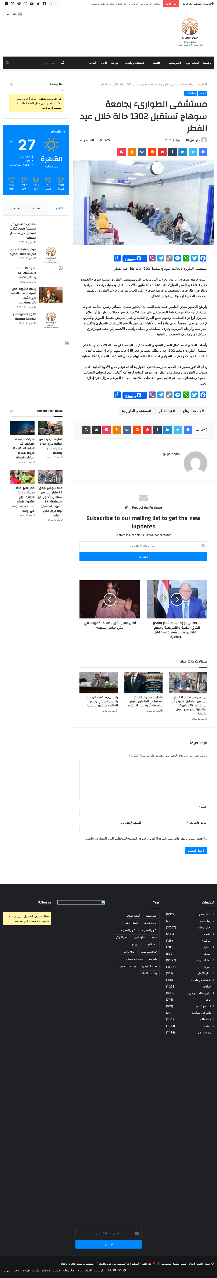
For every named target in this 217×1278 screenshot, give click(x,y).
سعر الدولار (122, 937)
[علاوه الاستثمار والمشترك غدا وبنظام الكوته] (51, 274)
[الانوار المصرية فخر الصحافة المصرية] (51, 320)
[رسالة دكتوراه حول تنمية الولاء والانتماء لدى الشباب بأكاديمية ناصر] (51, 295)
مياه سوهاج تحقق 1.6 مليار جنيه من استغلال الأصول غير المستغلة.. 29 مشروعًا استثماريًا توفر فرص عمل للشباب (189, 705)
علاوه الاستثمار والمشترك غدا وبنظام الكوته (26, 273)
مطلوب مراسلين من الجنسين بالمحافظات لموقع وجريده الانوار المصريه (23, 231)
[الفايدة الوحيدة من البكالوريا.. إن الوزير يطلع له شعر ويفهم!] (50, 428)
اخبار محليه (174, 62)
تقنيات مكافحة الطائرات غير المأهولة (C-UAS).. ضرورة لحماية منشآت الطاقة (115, 3)
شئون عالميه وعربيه (199, 993)
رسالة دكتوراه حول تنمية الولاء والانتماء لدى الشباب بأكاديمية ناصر (23, 296)
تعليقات (15, 208)
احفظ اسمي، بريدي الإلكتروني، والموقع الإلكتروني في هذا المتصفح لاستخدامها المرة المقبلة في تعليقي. (144, 838)
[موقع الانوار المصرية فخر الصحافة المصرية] (51, 255)
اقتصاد (156, 62)
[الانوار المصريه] (190, 32)
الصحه (188, 84)
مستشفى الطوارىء (135, 411)
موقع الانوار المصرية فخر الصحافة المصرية (23, 252)
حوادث (114, 62)
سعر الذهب (151, 944)
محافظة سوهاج (134, 958)
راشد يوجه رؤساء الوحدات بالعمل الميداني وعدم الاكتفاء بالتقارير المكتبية (102, 701)
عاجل (104, 62)
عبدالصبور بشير (149, 951)
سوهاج (135, 944)
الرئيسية (207, 62)
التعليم (207, 947)
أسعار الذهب (131, 922)
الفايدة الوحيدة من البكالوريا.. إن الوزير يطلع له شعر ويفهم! (51, 446)
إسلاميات (205, 921)
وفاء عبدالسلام (128, 966)
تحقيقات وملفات (134, 62)
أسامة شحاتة (133, 915)
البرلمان (206, 940)
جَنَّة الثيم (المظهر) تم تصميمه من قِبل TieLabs (124, 1263)
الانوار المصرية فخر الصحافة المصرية (24, 316)
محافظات (191, 93)
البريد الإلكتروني (197, 822)
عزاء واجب (129, 951)
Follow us (44, 902)
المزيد (93, 62)
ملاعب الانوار (203, 1032)
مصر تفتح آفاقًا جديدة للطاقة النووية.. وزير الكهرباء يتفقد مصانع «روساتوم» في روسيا (23, 499)
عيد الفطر (166, 411)
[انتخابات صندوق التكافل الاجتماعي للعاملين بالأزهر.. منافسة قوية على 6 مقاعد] (143, 682)
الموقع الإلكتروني (131, 822)
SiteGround (68, 1263)
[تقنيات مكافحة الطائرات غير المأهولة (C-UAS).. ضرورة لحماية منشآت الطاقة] (22, 428)
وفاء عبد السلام (149, 973)
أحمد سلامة (151, 915)
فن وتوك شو (203, 1006)
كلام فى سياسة (201, 1012)
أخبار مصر (205, 914)
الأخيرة (37, 208)
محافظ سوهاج (149, 966)
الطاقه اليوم (193, 62)
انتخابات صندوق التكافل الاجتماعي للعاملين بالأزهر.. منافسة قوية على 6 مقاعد (145, 701)
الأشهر (58, 208)
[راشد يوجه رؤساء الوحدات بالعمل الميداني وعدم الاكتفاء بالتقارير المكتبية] (98, 682)
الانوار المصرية (128, 930)
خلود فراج (194, 140)
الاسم (203, 806)
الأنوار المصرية (149, 930)
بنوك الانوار (204, 973)
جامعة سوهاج (192, 411)
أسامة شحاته (150, 922)
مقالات (207, 1026)
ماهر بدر (153, 958)
